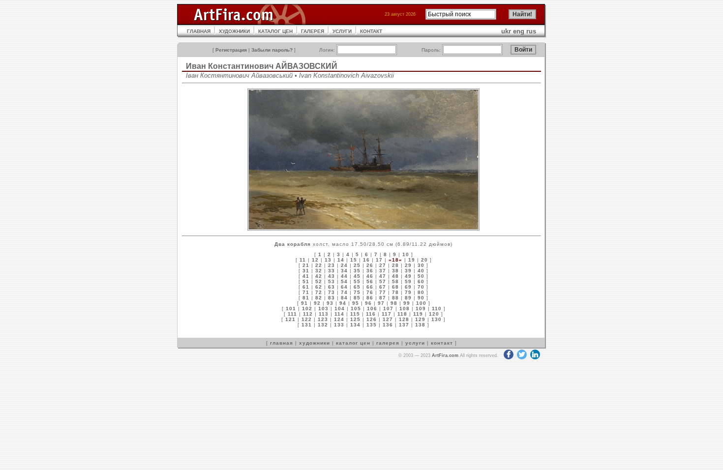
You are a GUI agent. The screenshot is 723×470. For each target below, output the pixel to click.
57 (382, 281)
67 (382, 287)
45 (357, 276)
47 (382, 276)
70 (421, 287)
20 (424, 260)
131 (306, 324)
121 (290, 319)
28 (395, 265)
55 (357, 281)
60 (421, 281)
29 (408, 265)
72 (318, 292)
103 (323, 308)
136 (388, 324)
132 (323, 324)
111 (292, 314)
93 (330, 303)
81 (305, 297)
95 (355, 303)
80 (421, 292)
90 (421, 297)
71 (305, 292)
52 (318, 281)
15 (353, 260)
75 (357, 292)
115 (355, 314)
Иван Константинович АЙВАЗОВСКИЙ (261, 66)
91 (304, 303)
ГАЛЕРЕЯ (312, 31)
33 (331, 270)
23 (331, 265)
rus (531, 31)
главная (281, 343)
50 (421, 276)
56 (369, 281)
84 (344, 297)
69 (408, 287)
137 (404, 324)
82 (318, 297)
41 (305, 276)
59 (408, 281)
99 (406, 303)
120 (434, 314)
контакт (442, 343)
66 (369, 287)
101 (291, 308)
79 (408, 292)
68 (395, 287)
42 (318, 276)
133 (339, 324)
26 (369, 265)
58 (395, 281)
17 (379, 260)
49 (408, 276)
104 (339, 308)
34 (344, 270)
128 (404, 319)
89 (408, 297)
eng (518, 31)
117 (387, 314)
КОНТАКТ (371, 31)
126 (371, 319)
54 (344, 281)
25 (357, 265)
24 (344, 265)
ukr (506, 31)
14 (340, 260)
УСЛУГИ (342, 31)
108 (404, 308)
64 (344, 287)
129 (420, 319)
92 (317, 303)
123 (323, 319)
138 (420, 324)
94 (342, 303)
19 (411, 260)
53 (331, 281)
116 (371, 314)
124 (339, 319)
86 (369, 297)
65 (357, 287)
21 (305, 265)
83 (331, 297)
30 (421, 265)
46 (369, 276)
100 (421, 303)
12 (315, 260)
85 (357, 297)
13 (328, 260)
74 (344, 292)
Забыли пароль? (272, 50)
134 (355, 324)
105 (356, 308)
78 (395, 292)
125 (355, 319)
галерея (387, 343)
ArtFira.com (445, 355)
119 (418, 314)
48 (395, 276)
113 (324, 314)
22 (318, 265)
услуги (415, 343)
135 (371, 324)
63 (331, 287)
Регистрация (231, 50)
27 (382, 265)
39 (408, 270)
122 (306, 319)
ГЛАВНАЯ (199, 31)
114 (339, 314)
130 (436, 319)
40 (421, 270)
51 (305, 281)
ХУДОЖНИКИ (234, 31)
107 (388, 308)
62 (318, 287)
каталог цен (353, 343)
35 (357, 270)
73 (331, 292)
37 (382, 270)
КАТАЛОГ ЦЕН (275, 31)
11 (303, 260)
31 (305, 270)
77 (382, 292)
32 (318, 270)
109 (421, 308)
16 (366, 260)
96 (368, 303)
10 (405, 254)
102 (307, 308)
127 (388, 319)
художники (314, 343)
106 (372, 308)
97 (381, 303)
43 (331, 276)
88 (395, 297)
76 (369, 292)
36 (369, 270)
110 (437, 308)
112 (308, 314)
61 (305, 287)
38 (395, 270)
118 (402, 314)
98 (394, 303)
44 (344, 276)
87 (382, 297)
